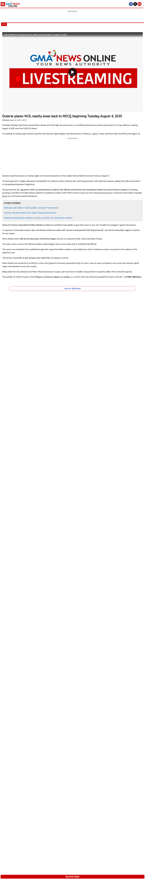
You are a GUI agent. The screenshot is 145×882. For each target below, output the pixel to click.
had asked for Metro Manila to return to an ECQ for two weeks (46, 225)
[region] (72, 15)
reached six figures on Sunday (57, 277)
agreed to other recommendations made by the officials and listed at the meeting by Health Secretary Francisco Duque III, (75, 189)
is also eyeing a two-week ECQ (36, 257)
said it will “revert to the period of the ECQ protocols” (80, 230)
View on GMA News (72, 288)
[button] (131, 4)
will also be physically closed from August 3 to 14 (41, 238)
